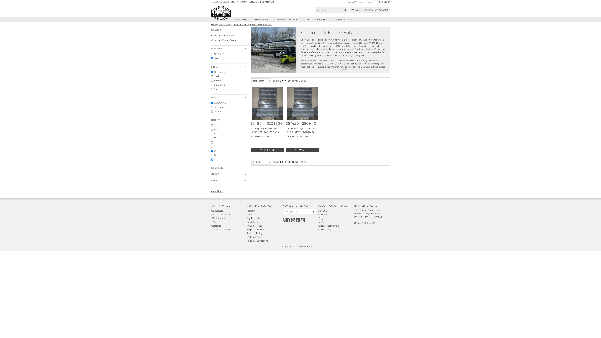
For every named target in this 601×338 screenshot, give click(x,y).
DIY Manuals (218, 218)
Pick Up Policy (255, 233)
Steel (216, 58)
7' (215, 146)
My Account (253, 214)
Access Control (287, 19)
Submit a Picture (220, 229)
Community (324, 229)
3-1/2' (217, 129)
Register (361, 2)
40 (285, 80)
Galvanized (219, 84)
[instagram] (303, 220)
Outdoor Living (316, 19)
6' (215, 142)
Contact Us (268, 1)
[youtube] (293, 220)
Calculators (217, 210)
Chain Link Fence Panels (223, 35)
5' (215, 138)
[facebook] (288, 220)
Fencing (241, 19)
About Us (323, 210)
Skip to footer (88, 19)
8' (215, 150)
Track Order (383, 1)
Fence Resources (220, 214)
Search (321, 10)
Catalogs (216, 225)
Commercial (220, 102)
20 (281, 80)
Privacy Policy (254, 225)
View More (267, 150)
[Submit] (314, 211)
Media (321, 222)
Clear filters (217, 191)
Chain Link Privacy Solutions (225, 39)
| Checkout (381, 10)
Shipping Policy (255, 229)
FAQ (213, 222)
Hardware (261, 19)
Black (216, 76)
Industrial (218, 107)
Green (217, 89)
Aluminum (219, 54)
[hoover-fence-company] (284, 220)
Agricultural (344, 19)
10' (215, 155)
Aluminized (219, 72)
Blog (321, 218)
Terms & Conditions (257, 240)
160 (294, 80)
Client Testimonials (328, 225)
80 (289, 80)
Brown (217, 80)
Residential (219, 111)
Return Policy (254, 237)
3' (215, 125)
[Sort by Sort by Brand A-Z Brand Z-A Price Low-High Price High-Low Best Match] (261, 80)
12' (215, 159)
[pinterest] (298, 220)
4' (215, 133)
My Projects (253, 218)
